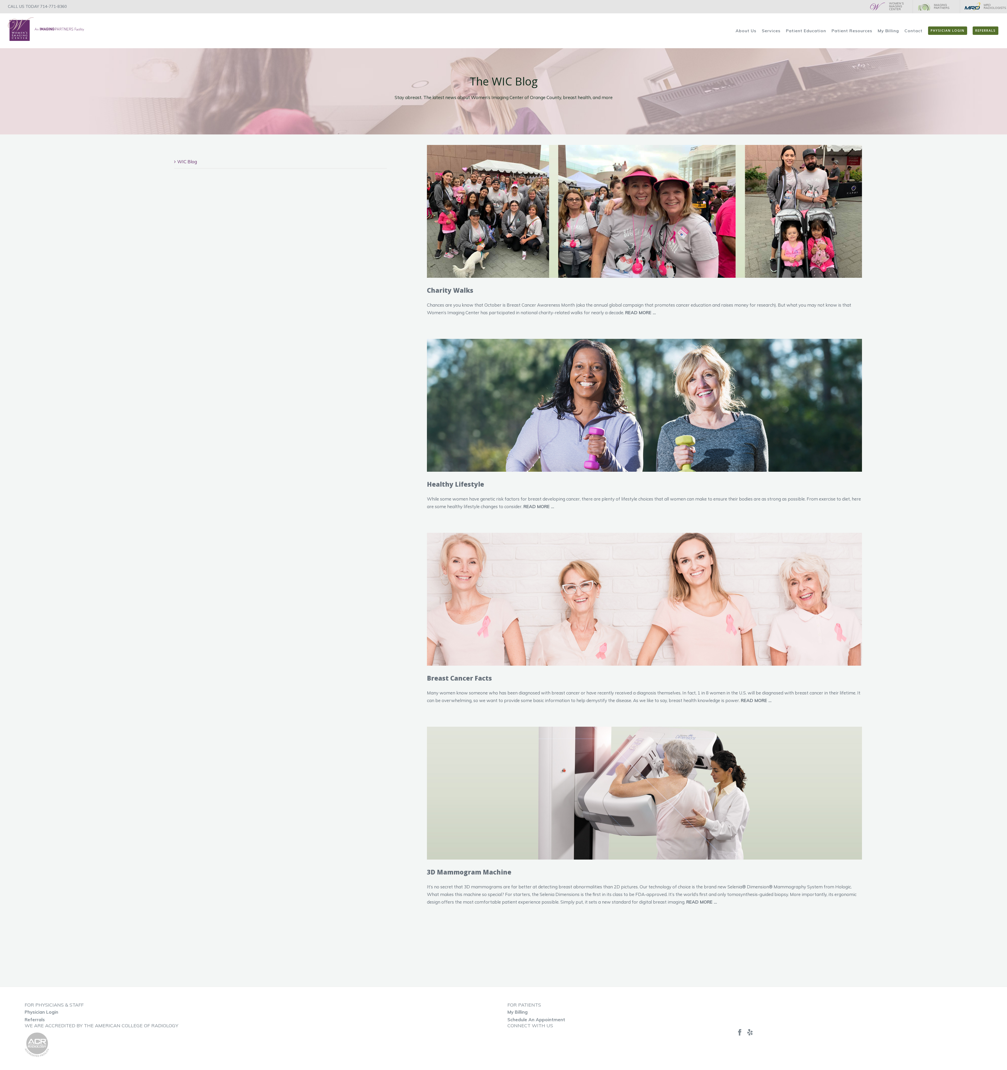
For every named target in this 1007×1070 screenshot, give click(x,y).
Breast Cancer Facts (459, 678)
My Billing (517, 1012)
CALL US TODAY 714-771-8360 (37, 6)
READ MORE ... (640, 312)
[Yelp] (750, 1032)
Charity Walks (450, 290)
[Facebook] (740, 1032)
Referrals (35, 1019)
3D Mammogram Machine (469, 872)
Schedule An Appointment (536, 1019)
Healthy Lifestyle (455, 484)
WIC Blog (187, 161)
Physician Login (41, 1012)
